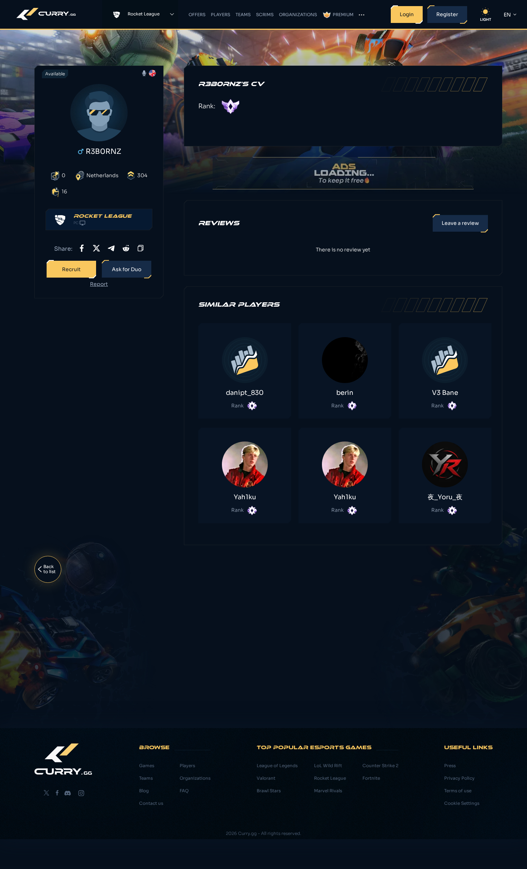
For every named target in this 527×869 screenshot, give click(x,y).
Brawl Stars (269, 790)
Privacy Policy (459, 778)
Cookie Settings (461, 803)
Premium (343, 14)
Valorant (266, 778)
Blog (144, 790)
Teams (243, 14)
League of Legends (277, 765)
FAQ (184, 790)
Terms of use (457, 790)
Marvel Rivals (328, 790)
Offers (197, 14)
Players (220, 14)
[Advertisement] (99, 416)
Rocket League (330, 778)
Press (450, 765)
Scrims (265, 14)
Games (146, 765)
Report (99, 284)
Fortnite (371, 778)
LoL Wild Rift (328, 765)
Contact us (151, 803)
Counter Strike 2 (380, 765)
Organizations (298, 14)
